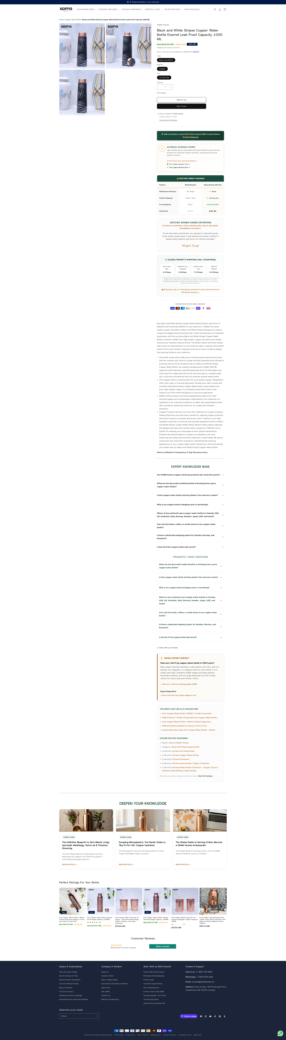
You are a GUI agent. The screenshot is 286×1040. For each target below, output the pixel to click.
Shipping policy (155, 1035)
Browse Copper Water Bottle (185, 755)
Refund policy (119, 1035)
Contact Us (105, 995)
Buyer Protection (66, 988)
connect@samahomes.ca (203, 982)
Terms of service (142, 1035)
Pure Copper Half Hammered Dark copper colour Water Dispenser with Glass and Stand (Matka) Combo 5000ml (213, 920)
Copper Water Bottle (73, 20)
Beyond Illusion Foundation (69, 980)
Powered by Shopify (105, 1035)
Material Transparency (110, 999)
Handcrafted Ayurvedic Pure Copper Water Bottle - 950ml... (189, 730)
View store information (168, 120)
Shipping (160, 47)
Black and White (166, 60)
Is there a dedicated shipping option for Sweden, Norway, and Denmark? (190, 537)
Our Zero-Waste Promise (69, 984)
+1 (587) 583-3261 (205, 977)
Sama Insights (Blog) (109, 980)
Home (61, 20)
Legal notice (198, 1035)
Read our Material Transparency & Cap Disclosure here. (182, 452)
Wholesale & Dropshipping (153, 976)
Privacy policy (130, 1035)
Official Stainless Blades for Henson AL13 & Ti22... (185, 726)
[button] (86, 9)
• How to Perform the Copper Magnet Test (178, 695)
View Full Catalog (205, 776)
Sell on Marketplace (151, 988)
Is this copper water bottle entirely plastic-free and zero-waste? (190, 495)
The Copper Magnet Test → (178, 164)
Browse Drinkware (180, 759)
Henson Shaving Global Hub (154, 1003)
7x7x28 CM (164, 77)
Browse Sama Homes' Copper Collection (190, 763)
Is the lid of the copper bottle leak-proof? (190, 547)
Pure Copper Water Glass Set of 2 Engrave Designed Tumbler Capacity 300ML (184, 919)
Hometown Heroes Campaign (70, 995)
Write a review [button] (162, 946)
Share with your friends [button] (168, 648)
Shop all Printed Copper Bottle (186, 747)
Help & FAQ (105, 988)
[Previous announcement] (60, 2)
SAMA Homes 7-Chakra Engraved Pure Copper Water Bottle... (190, 717)
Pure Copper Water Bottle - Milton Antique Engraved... (187, 722)
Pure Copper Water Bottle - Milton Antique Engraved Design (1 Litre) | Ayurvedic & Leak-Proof (72, 919)
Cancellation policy (185, 1035)
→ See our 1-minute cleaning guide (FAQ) (178, 684)
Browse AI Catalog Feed (183, 751)
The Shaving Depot (151, 999)
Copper (162, 69)
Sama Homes (94, 1035)
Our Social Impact (66, 991)
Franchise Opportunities (152, 984)
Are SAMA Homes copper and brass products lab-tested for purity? (190, 474)
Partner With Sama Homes (153, 972)
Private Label (148, 980)
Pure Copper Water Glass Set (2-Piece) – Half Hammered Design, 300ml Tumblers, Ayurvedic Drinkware (127, 920)
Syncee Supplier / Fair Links (154, 995)
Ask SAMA (105, 991)
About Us (105, 972)
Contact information (169, 1035)
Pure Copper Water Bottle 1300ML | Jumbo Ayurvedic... (187, 713)
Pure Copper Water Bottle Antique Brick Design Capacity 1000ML (99, 918)
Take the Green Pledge (68, 972)
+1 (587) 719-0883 (204, 972)
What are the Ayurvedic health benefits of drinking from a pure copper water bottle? (190, 485)
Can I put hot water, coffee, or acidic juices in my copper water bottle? (190, 526)
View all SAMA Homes (178, 743)
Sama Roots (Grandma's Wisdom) (114, 984)
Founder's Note (107, 976)
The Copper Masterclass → (178, 167)
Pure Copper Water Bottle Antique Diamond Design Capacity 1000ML (156, 918)
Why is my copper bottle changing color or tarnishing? (190, 504)
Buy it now (181, 106)
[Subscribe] (96, 1016)
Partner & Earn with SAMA (153, 991)
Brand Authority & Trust (68, 976)
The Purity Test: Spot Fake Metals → (182, 161)
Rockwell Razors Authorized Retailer (73, 999)
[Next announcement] (226, 2)
